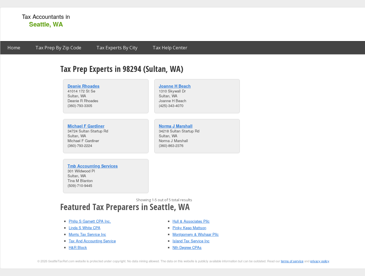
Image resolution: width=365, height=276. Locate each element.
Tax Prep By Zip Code (58, 48)
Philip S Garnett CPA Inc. (90, 221)
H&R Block (78, 247)
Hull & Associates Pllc (191, 221)
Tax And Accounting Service (92, 240)
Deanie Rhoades (84, 86)
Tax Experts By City (116, 48)
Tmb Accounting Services (93, 166)
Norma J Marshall (175, 126)
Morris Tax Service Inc (87, 234)
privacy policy (319, 261)
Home (13, 48)
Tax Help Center (170, 48)
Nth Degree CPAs (187, 247)
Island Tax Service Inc (191, 240)
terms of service (292, 261)
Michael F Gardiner (86, 126)
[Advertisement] (260, 24)
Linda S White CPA (84, 227)
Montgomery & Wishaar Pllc (196, 234)
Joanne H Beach (175, 86)
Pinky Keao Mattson (189, 227)
